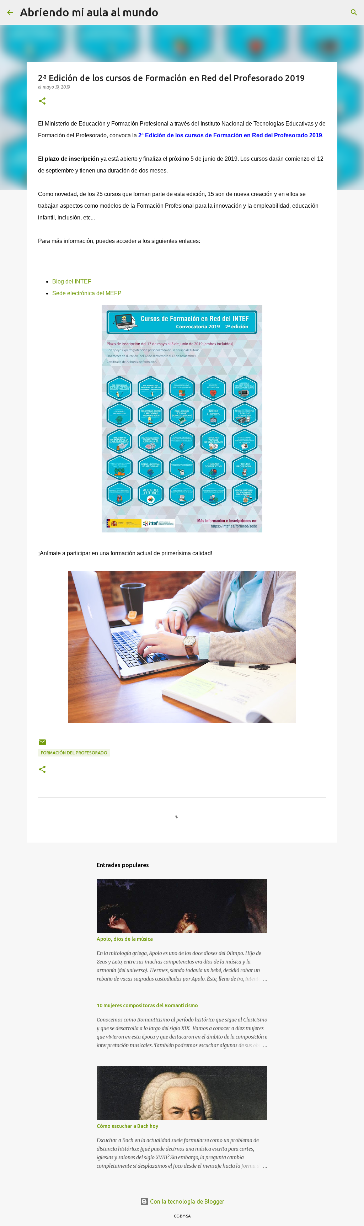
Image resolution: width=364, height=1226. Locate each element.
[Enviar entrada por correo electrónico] (42, 745)
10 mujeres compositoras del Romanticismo (147, 1005)
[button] (42, 101)
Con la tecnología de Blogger (186, 1201)
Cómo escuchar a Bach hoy (127, 1126)
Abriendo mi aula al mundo (89, 12)
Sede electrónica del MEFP (87, 293)
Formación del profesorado (74, 752)
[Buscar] (168, 12)
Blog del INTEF (71, 281)
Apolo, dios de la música (125, 939)
